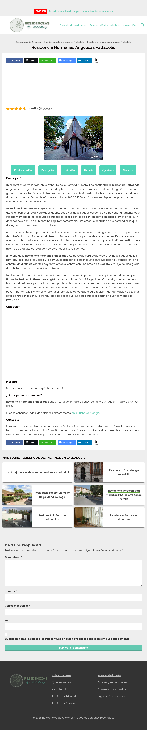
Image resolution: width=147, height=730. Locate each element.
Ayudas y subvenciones (112, 682)
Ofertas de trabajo (110, 25)
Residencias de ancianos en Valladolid (64, 42)
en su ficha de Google (85, 413)
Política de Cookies (64, 703)
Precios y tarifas (23, 170)
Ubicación (69, 170)
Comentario (13, 557)
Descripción (47, 170)
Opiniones (108, 170)
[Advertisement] (73, 86)
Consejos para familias (112, 689)
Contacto (128, 170)
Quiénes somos (61, 682)
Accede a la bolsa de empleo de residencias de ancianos (81, 11)
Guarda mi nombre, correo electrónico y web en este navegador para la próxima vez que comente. (67, 639)
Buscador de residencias (73, 25)
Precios (94, 25)
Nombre (11, 591)
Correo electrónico (17, 605)
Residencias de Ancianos (28, 42)
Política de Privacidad (65, 696)
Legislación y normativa (112, 696)
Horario (88, 170)
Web (8, 620)
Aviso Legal (59, 689)
